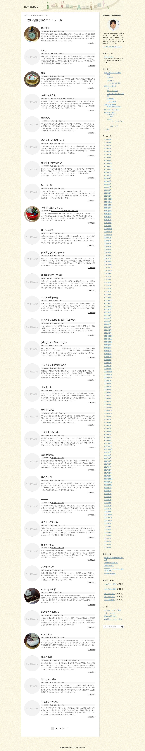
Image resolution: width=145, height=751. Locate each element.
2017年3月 (107, 470)
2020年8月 (107, 348)
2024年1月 (107, 226)
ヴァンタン (46, 634)
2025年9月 (107, 172)
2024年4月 (107, 223)
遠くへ (109, 119)
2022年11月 (108, 267)
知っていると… (48, 544)
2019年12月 (108, 372)
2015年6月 (107, 532)
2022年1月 (107, 297)
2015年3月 (107, 541)
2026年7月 (107, 142)
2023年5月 (107, 249)
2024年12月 (108, 199)
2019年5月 (107, 392)
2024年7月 (107, 214)
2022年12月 (108, 264)
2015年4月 (107, 538)
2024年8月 (107, 211)
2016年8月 (107, 491)
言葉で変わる (47, 455)
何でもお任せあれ (49, 522)
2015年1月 (107, 547)
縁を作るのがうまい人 (51, 162)
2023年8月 (107, 241)
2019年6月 (107, 389)
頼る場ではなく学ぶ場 (51, 275)
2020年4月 (107, 360)
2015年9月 (107, 523)
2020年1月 (107, 369)
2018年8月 (107, 419)
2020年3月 (107, 363)
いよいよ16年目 (48, 589)
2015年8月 (107, 526)
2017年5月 (107, 464)
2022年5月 (107, 285)
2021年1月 (107, 333)
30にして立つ (108, 56)
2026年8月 (107, 139)
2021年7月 (107, 315)
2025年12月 (108, 163)
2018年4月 (107, 431)
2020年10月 (108, 342)
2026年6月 (107, 145)
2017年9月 (107, 452)
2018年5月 (107, 428)
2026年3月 (107, 154)
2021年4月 (107, 324)
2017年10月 (108, 449)
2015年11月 (108, 517)
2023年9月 (107, 238)
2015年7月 (107, 529)
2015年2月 (107, 544)
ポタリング (114, 126)
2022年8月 (107, 276)
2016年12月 (108, 479)
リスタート (46, 387)
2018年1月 (107, 440)
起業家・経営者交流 (114, 106)
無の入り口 (46, 477)
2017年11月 (108, 446)
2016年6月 (107, 497)
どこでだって (47, 567)
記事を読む (91, 43)
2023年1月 (107, 261)
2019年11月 (108, 375)
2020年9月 (107, 345)
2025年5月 (107, 184)
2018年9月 (107, 416)
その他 (106, 129)
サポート (110, 77)
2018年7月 (107, 422)
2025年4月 (107, 187)
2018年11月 (108, 410)
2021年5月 (107, 321)
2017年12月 (108, 443)
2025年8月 (107, 175)
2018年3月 (107, 434)
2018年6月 (107, 425)
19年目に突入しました (52, 207)
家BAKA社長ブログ (110, 616)
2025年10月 (108, 169)
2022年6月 (107, 282)
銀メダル (45, 28)
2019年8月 (107, 383)
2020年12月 (108, 336)
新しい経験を (47, 230)
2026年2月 (107, 157)
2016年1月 (107, 512)
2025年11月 (108, 166)
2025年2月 (107, 193)
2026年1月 (107, 160)
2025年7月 (107, 178)
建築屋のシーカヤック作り (113, 619)
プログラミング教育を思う (54, 365)
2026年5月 (107, 148)
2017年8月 (107, 455)
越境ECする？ (109, 566)
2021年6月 (107, 318)
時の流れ (45, 118)
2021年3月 (107, 327)
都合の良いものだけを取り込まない (58, 320)
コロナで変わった (49, 297)
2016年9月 (107, 488)
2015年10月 (108, 520)
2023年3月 (107, 255)
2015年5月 (107, 535)
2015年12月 (108, 515)
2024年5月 (107, 220)
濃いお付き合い (109, 594)
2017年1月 (107, 476)
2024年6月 (107, 217)
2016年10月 (108, 485)
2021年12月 (108, 300)
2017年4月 (107, 467)
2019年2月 (107, 401)
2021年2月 (107, 330)
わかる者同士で (109, 600)
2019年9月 (107, 381)
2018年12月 (108, 407)
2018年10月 (108, 413)
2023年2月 (107, 258)
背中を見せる (47, 410)
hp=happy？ (31, 6)
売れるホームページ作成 (58, 211)
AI (108, 88)
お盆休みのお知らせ (111, 563)
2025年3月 (107, 190)
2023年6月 (107, 246)
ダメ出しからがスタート (53, 252)
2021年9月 (107, 309)
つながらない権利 (110, 584)
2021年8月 (107, 312)
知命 (43, 73)
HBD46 (44, 499)
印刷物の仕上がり (110, 573)
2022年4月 (107, 288)
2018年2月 (107, 437)
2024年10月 (108, 205)
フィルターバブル (49, 702)
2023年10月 (108, 235)
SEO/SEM (110, 80)
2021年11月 (108, 303)
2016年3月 (107, 506)
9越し (44, 50)
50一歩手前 (46, 185)
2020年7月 (107, 351)
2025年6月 (107, 181)
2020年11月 (108, 339)
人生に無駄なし (48, 95)
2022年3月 (107, 291)
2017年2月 (107, 473)
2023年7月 (107, 244)
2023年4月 (107, 252)
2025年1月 (107, 196)
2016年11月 (108, 482)
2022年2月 (107, 294)
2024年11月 (108, 202)
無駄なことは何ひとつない (54, 342)
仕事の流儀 (46, 657)
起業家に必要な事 (57, 98)
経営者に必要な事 (110, 86)
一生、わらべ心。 (110, 613)
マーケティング (112, 91)
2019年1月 (107, 404)
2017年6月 (107, 461)
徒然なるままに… (110, 112)
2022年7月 (107, 279)
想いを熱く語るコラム (57, 31)
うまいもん (111, 114)
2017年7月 (107, 458)
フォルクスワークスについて (112, 46)
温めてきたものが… (50, 612)
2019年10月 (108, 378)
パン (111, 116)
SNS (108, 75)
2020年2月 (107, 366)
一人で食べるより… (50, 432)
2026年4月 (107, 151)
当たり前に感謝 (48, 679)
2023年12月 (108, 229)
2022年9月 (107, 273)
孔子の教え (111, 99)
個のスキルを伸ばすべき (53, 140)
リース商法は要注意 (114, 83)
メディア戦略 (111, 102)
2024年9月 (107, 208)
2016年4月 (107, 503)
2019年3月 (107, 398)
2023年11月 (108, 232)
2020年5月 (107, 357)
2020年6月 (107, 354)
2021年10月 (108, 306)
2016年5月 (107, 500)
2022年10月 (108, 270)
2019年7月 (107, 386)
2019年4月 (107, 395)
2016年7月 (107, 494)
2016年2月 (107, 509)
